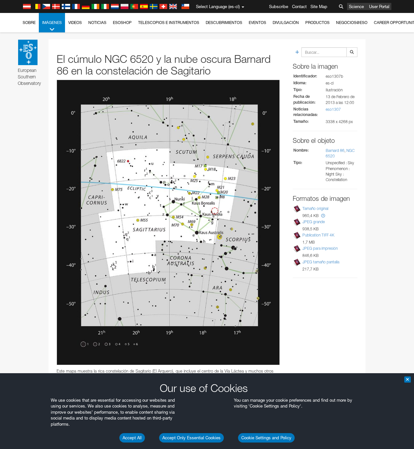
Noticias (97, 22)
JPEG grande (313, 221)
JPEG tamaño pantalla (320, 261)
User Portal (379, 6)
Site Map (318, 6)
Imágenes (52, 22)
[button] (323, 215)
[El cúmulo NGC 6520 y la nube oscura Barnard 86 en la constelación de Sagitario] (168, 222)
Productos (317, 22)
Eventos (257, 22)
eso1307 (333, 109)
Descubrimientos (224, 22)
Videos (75, 22)
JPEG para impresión (320, 248)
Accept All (132, 437)
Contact (299, 6)
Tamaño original (315, 208)
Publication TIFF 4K (318, 235)
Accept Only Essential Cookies (191, 437)
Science (356, 6)
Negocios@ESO (351, 22)
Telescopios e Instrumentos (168, 22)
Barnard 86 (335, 150)
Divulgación (286, 22)
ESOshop (122, 22)
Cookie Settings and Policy (266, 437)
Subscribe (278, 6)
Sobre (29, 22)
